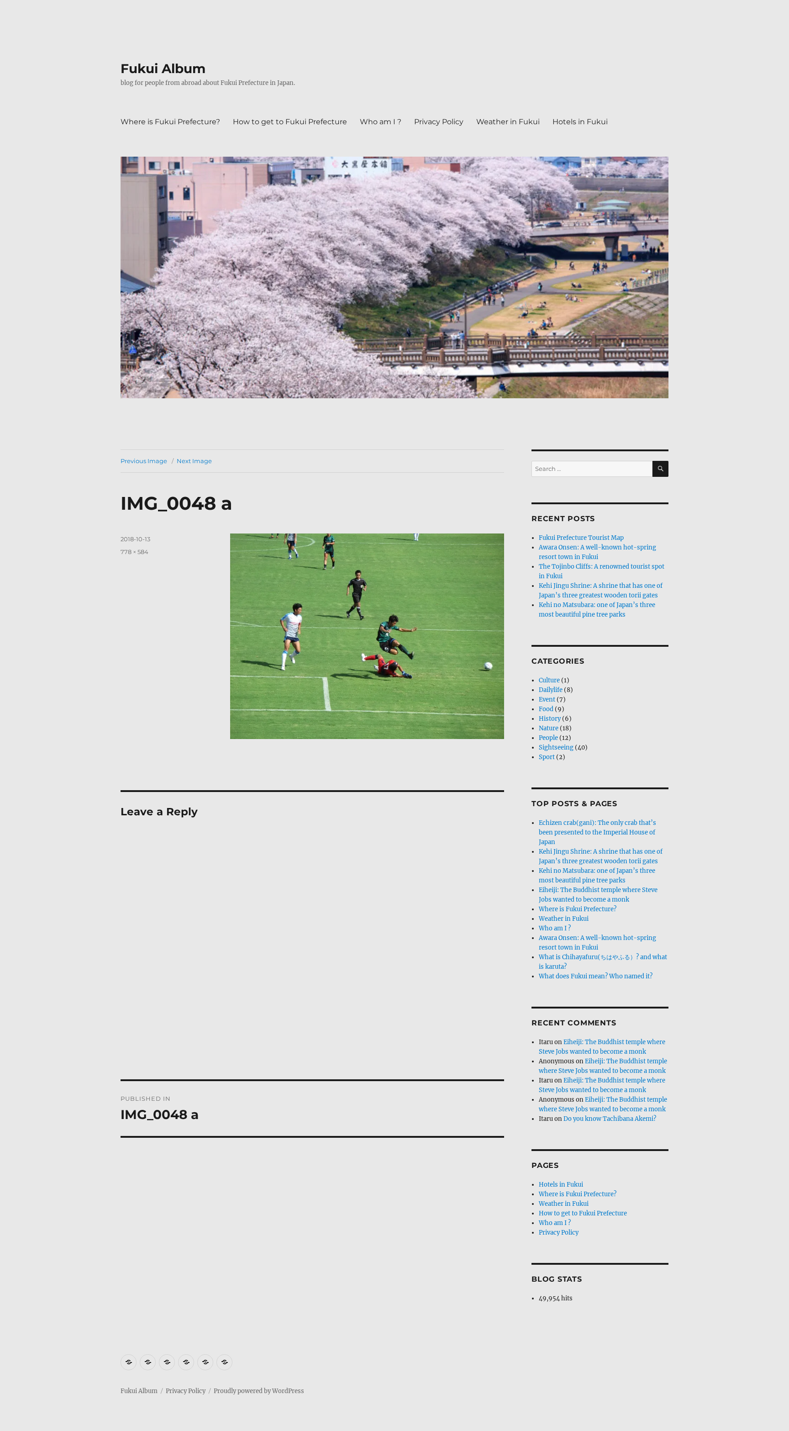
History (550, 719)
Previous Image (144, 461)
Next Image (194, 461)
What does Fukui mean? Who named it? (595, 976)
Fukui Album (163, 68)
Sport (547, 757)
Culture (549, 680)
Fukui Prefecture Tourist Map (581, 538)
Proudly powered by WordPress (259, 1391)
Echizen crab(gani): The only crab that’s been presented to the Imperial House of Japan (597, 832)
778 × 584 (134, 551)
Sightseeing (556, 747)
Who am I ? (380, 121)
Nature (548, 728)
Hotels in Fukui (580, 121)
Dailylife (551, 690)
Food (546, 709)
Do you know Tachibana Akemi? (609, 1119)
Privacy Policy (438, 121)
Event (547, 699)
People (548, 738)
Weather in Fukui (508, 121)
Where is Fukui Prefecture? (170, 121)
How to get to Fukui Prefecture (290, 121)
